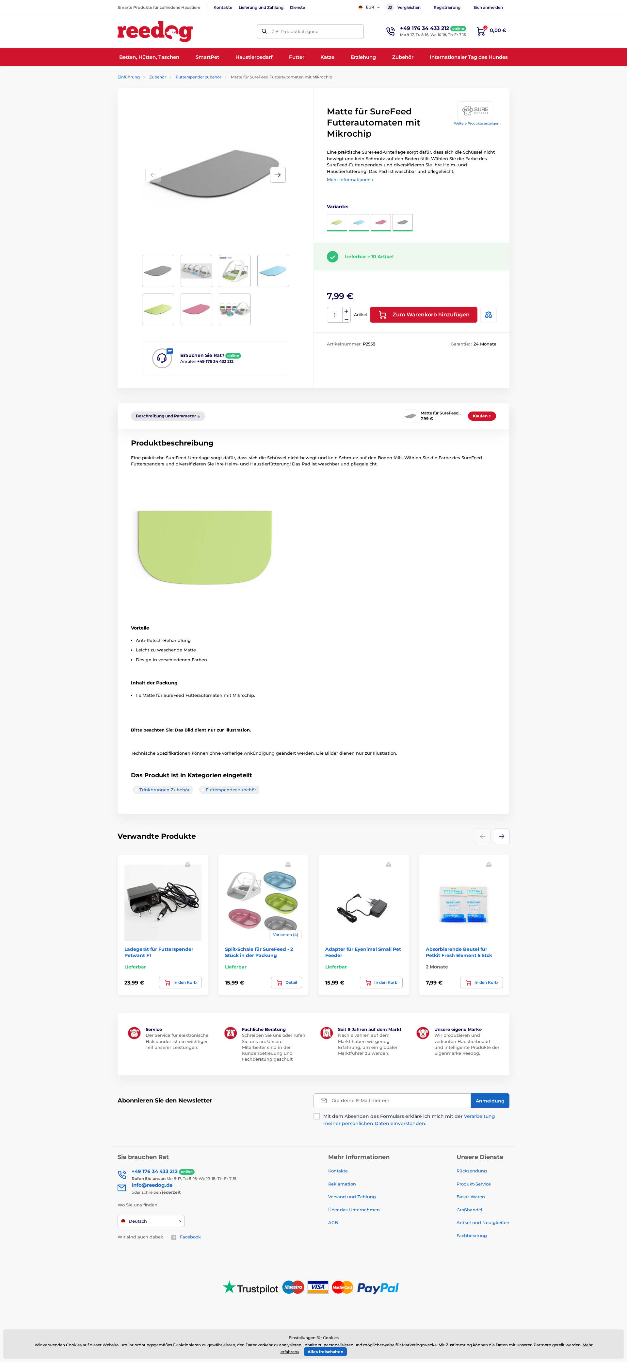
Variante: (337, 207)
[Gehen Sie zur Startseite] (155, 31)
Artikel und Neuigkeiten (483, 1222)
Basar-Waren (471, 1196)
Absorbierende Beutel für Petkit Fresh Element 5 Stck (459, 952)
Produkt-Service (474, 1183)
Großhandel (469, 1209)
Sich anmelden (488, 7)
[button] (278, 175)
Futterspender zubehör (198, 77)
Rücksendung (472, 1170)
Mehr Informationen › (350, 179)
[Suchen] (264, 31)
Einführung (129, 77)
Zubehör (157, 77)
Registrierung (447, 7)
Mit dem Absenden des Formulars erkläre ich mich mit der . (409, 1119)
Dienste (297, 7)
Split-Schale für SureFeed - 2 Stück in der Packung (259, 952)
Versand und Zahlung (352, 1196)
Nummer (335, 315)
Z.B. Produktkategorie (295, 31)
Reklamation (342, 1183)
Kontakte (223, 7)
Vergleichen (409, 7)
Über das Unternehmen (354, 1209)
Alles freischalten (325, 1351)
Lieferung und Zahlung (261, 7)
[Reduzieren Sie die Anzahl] (346, 319)
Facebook (190, 1236)
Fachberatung (472, 1235)
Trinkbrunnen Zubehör (164, 789)
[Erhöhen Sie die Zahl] (346, 311)
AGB (333, 1222)
